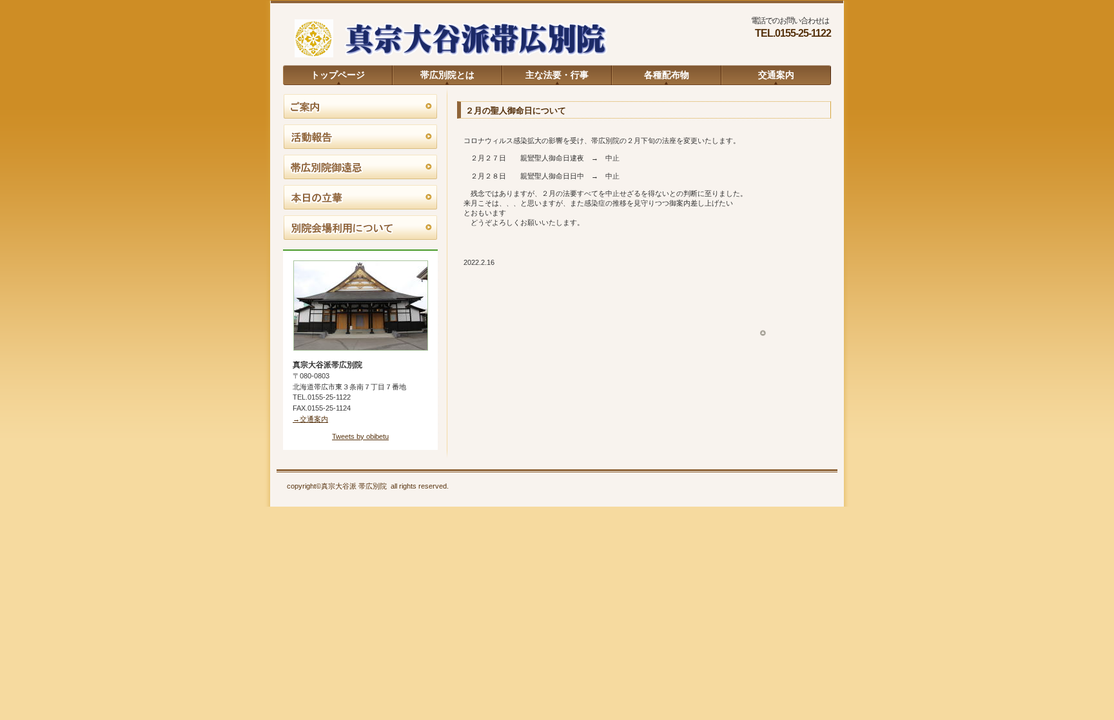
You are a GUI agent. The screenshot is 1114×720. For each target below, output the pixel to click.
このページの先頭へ (790, 333)
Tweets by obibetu (360, 436)
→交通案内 (310, 419)
